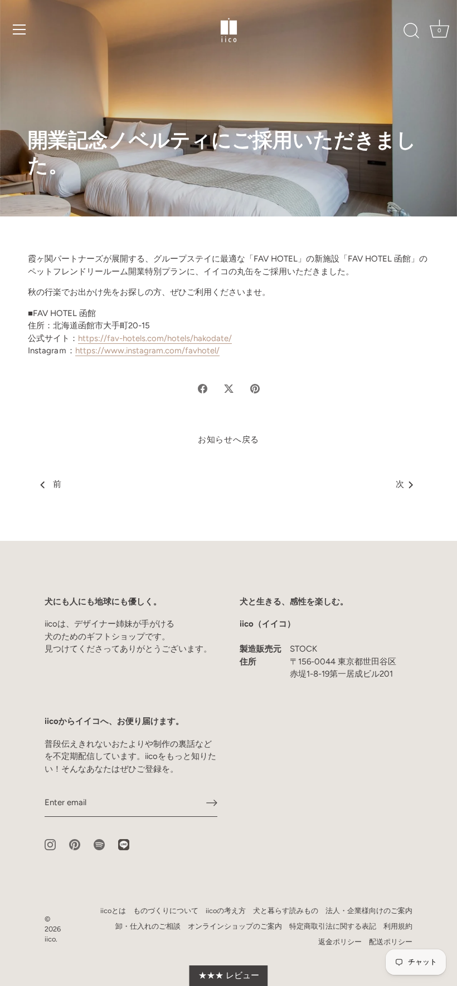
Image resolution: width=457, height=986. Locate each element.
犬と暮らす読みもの (285, 910)
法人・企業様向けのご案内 (368, 910)
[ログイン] (211, 802)
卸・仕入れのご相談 (148, 926)
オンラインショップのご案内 (235, 926)
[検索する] (411, 31)
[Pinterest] (74, 844)
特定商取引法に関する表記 (332, 926)
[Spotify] (99, 844)
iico (50, 939)
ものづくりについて (165, 910)
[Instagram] (50, 844)
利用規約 (397, 926)
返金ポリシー (340, 942)
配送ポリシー (390, 942)
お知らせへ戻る (228, 440)
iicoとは (113, 910)
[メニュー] (19, 29)
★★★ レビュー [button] (228, 975)
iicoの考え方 (226, 910)
